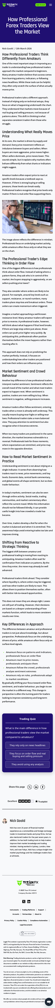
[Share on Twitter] (29, 787)
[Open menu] (50, 5)
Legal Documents (26, 925)
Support (41, 910)
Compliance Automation (39, 920)
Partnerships (27, 914)
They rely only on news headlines (27, 745)
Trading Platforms (28, 910)
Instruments (14, 910)
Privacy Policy (9, 920)
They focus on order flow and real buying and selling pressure (27, 755)
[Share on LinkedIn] (36, 787)
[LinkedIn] (28, 901)
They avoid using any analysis (28, 764)
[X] (23, 901)
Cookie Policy (22, 920)
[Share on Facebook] (42, 787)
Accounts (16, 914)
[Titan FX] (10, 5)
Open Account (40, 5)
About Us (38, 914)
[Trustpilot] (32, 801)
